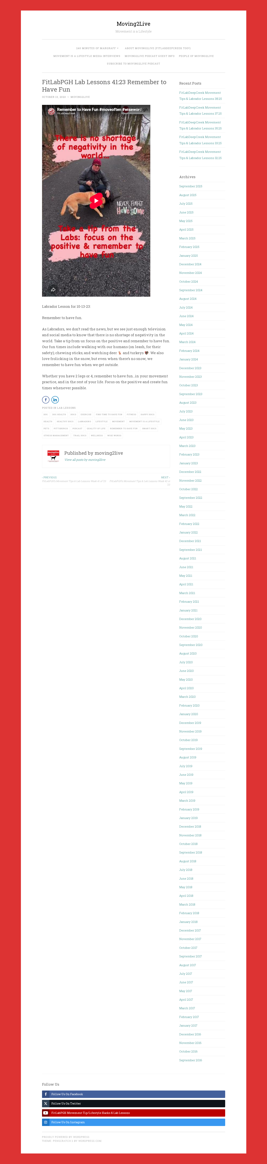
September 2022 (190, 498)
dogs (73, 414)
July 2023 (186, 411)
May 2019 (185, 783)
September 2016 (190, 1060)
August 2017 (187, 965)
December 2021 (190, 541)
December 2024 (190, 264)
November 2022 (190, 480)
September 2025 (190, 186)
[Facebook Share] (45, 399)
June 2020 (186, 671)
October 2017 (188, 948)
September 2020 (190, 645)
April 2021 (186, 584)
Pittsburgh (61, 428)
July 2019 (185, 766)
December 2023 (190, 368)
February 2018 (189, 913)
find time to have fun (109, 414)
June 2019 (186, 775)
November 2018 (190, 835)
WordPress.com (89, 1140)
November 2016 (190, 1043)
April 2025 (186, 229)
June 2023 (186, 420)
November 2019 (190, 731)
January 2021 (188, 610)
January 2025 (188, 255)
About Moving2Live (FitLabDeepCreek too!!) (158, 48)
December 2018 (190, 826)
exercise (86, 414)
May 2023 (186, 428)
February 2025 (189, 247)
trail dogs (79, 435)
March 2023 (187, 446)
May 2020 (186, 679)
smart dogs (149, 428)
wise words (114, 435)
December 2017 (190, 930)
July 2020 (186, 662)
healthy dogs (65, 421)
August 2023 (187, 402)
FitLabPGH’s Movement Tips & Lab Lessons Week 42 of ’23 (139, 481)
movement (118, 421)
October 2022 (188, 489)
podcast (77, 428)
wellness (97, 435)
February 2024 (189, 351)
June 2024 (186, 316)
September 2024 (190, 290)
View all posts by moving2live (84, 460)
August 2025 (187, 195)
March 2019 (187, 800)
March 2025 (187, 238)
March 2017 (187, 1008)
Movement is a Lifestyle (144, 421)
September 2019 (190, 749)
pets (46, 428)
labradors (84, 421)
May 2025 (186, 221)
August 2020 (188, 653)
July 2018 (185, 870)
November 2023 (190, 377)
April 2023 (186, 437)
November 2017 (190, 939)
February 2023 (189, 454)
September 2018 (190, 852)
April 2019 (186, 792)
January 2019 (188, 818)
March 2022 (187, 515)
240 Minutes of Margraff (96, 48)
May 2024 (186, 325)
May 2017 (185, 991)
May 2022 (186, 506)
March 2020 (187, 697)
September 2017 (190, 956)
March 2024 (187, 342)
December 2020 (190, 619)
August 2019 (187, 757)
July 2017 (185, 974)
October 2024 (188, 281)
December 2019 (190, 723)
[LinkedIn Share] (55, 399)
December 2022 (190, 472)
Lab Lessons (66, 407)
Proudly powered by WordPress (65, 1136)
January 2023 (188, 463)
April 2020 (186, 688)
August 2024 (187, 299)
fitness (131, 414)
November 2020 (190, 627)
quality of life (96, 428)
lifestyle (102, 421)
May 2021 (185, 576)
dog (46, 414)
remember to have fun (124, 428)
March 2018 (187, 904)
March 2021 (187, 593)
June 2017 (186, 982)
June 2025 (186, 212)
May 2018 (185, 887)
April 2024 (186, 333)
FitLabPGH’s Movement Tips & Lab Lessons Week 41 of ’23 (74, 479)
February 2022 (189, 524)
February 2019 (189, 809)
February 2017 (189, 1017)
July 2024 (186, 307)
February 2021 (189, 601)
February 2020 (189, 705)
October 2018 (188, 844)
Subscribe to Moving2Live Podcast (133, 63)
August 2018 (187, 861)
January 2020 (188, 714)
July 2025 (186, 203)
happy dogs (147, 414)
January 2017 (188, 1025)
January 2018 (188, 922)
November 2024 (190, 273)
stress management (56, 435)
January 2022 (188, 532)
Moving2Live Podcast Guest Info (150, 55)
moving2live (80, 96)
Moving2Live (133, 23)
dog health (59, 414)
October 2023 (188, 385)
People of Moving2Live (196, 55)
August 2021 (187, 558)
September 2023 (190, 394)
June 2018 (186, 878)
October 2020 (188, 636)
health (48, 421)
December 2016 (190, 1034)
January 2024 (188, 359)
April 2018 (186, 896)
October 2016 (188, 1051)
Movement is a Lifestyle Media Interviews (86, 55)
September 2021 (190, 550)
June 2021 (186, 567)
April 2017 (186, 999)
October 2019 (188, 740)
